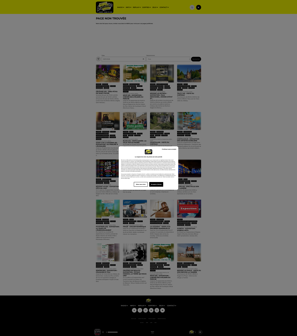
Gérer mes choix (141, 184)
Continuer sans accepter (169, 149)
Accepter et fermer (156, 184)
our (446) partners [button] (128, 160)
